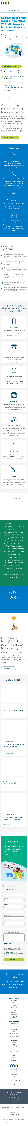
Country (5, 927)
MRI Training (14, 1060)
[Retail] (14, 352)
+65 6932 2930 (16, 1101)
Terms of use (7, 943)
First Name (6, 892)
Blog (14, 1053)
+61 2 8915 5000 (17, 1099)
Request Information (12, 886)
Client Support (14, 1033)
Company (6, 904)
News (14, 1055)
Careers (14, 1044)
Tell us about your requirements (11, 932)
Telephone (6, 921)
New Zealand (14, 1012)
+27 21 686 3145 (16, 1081)
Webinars (14, 1057)
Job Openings (14, 1046)
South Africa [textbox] (8, 929)
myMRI (14, 1031)
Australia (14, 1010)
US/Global (14, 1000)
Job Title (6, 909)
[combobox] (14, 929)
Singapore (14, 1014)
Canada (14, 1009)
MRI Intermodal (14, 1023)
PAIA (14, 1047)
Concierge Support (14, 1034)
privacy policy (9, 952)
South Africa (14, 1005)
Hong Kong (14, 1016)
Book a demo (9, 889)
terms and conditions (9, 947)
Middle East (14, 1007)
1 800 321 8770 (15, 1094)
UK (14, 1002)
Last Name (6, 898)
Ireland (14, 1004)
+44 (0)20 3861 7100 (15, 1097)
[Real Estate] (14, 327)
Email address (7, 915)
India (14, 1017)
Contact (14, 1042)
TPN (14, 1025)
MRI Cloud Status (14, 1036)
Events (14, 1059)
